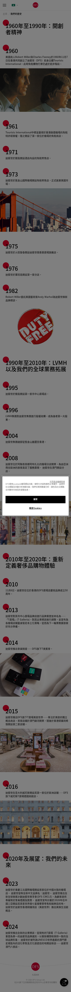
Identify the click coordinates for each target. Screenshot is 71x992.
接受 (35, 499)
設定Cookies (35, 508)
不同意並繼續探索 (57, 482)
